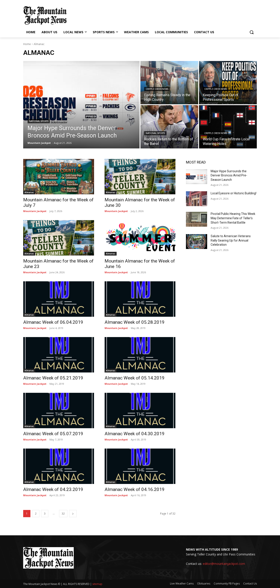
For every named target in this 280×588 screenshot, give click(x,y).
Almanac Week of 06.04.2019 (53, 322)
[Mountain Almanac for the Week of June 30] (140, 176)
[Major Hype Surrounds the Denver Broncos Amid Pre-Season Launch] (81, 104)
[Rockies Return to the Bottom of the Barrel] (169, 126)
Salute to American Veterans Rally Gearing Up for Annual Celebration (231, 240)
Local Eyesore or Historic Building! (233, 193)
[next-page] (73, 513)
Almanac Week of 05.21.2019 (53, 378)
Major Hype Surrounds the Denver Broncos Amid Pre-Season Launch (229, 175)
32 (63, 513)
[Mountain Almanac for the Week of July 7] (58, 176)
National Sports (38, 121)
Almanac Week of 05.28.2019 (134, 322)
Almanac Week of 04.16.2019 (134, 489)
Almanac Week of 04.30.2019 (134, 433)
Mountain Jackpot (34, 211)
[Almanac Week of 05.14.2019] (140, 354)
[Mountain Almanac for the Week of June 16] (140, 238)
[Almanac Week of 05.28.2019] (140, 299)
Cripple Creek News (157, 89)
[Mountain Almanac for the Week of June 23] (58, 238)
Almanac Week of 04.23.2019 (53, 489)
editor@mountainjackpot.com (224, 564)
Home (27, 44)
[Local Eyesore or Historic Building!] (196, 198)
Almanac (29, 192)
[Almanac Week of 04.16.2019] (140, 466)
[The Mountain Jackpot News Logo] (45, 15)
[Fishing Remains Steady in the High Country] (169, 82)
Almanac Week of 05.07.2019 (53, 433)
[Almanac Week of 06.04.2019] (58, 299)
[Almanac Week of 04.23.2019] (58, 466)
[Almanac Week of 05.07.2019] (58, 410)
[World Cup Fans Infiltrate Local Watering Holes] (228, 126)
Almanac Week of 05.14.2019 (134, 378)
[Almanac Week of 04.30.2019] (140, 410)
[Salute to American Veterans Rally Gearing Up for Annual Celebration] (196, 241)
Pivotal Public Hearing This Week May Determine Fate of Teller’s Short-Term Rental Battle (233, 218)
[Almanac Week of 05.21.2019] (58, 354)
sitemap (97, 584)
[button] (251, 32)
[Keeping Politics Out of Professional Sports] (228, 82)
